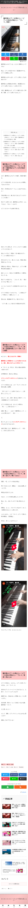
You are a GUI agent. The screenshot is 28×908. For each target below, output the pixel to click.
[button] (25, 434)
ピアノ (4, 764)
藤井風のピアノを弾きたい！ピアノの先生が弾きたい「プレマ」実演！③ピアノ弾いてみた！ (14, 149)
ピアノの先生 (10, 767)
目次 (12, 132)
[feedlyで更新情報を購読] (7, 787)
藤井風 (22, 767)
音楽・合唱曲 (10, 764)
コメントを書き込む (14, 883)
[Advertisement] (14, 111)
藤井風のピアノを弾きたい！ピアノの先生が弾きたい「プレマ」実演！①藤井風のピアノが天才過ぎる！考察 (14, 137)
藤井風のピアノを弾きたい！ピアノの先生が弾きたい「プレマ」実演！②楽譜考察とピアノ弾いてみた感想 (14, 143)
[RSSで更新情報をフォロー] (20, 787)
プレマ (17, 767)
